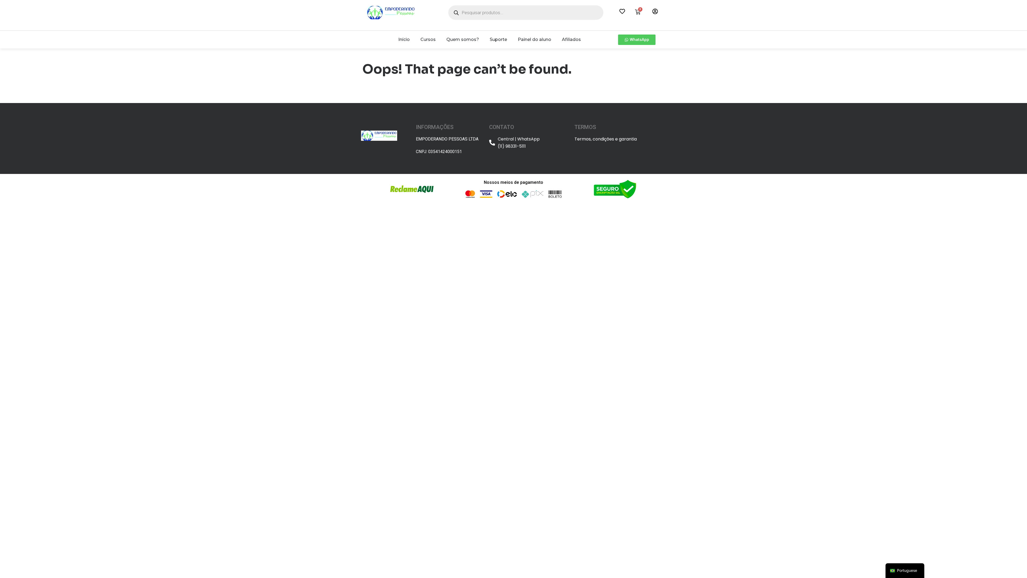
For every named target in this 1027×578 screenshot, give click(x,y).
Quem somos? (462, 39)
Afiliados (571, 39)
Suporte (498, 39)
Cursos (428, 39)
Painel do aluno (534, 39)
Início (404, 39)
